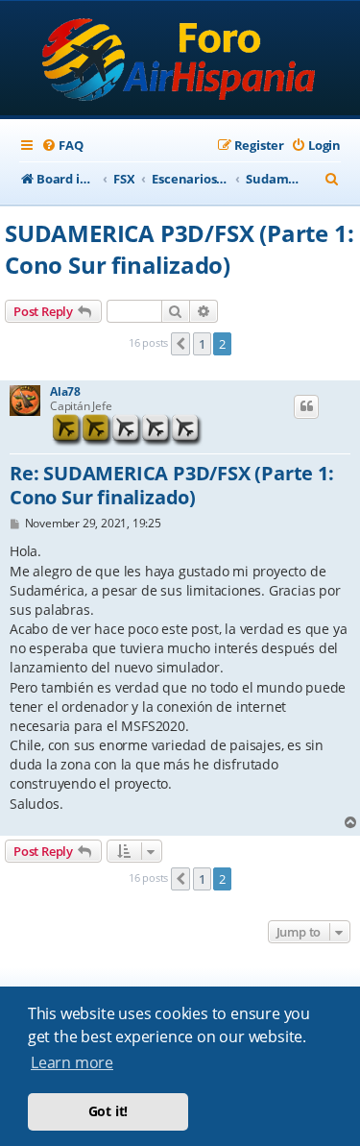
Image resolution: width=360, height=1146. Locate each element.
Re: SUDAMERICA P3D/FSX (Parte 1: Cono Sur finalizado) (172, 485)
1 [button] (202, 344)
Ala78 (65, 392)
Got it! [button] (108, 1111)
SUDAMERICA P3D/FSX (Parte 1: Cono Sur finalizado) (179, 248)
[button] (180, 343)
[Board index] (180, 60)
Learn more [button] (72, 1062)
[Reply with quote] (306, 406)
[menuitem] (62, 145)
